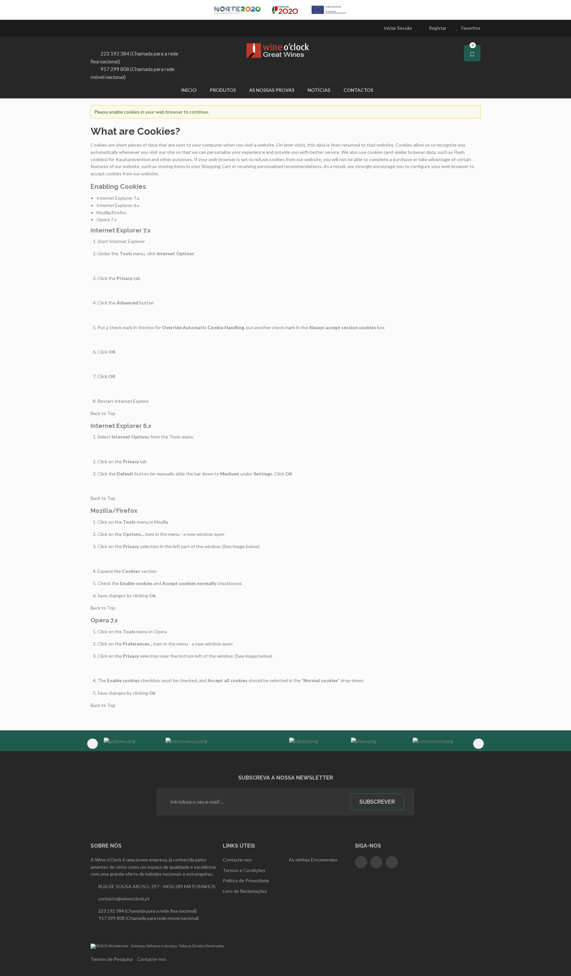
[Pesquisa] (388, 90)
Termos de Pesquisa (112, 959)
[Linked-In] (392, 862)
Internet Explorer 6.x (117, 205)
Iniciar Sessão (398, 28)
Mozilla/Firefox (111, 212)
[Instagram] (376, 862)
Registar (437, 28)
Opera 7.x (106, 219)
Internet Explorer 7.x (117, 198)
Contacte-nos (151, 959)
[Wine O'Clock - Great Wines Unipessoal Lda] (285, 50)
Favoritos (470, 28)
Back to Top (103, 413)
